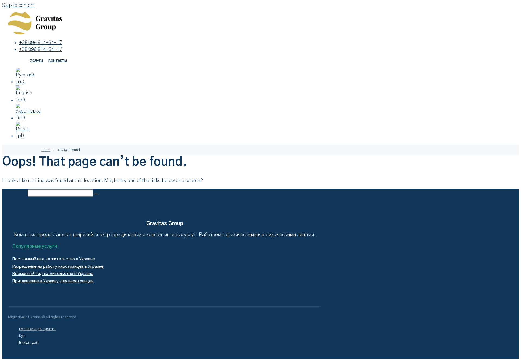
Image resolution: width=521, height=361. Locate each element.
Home (45, 150)
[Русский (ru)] (25, 81)
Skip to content (18, 5)
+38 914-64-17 (40, 42)
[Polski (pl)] (24, 135)
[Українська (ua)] (28, 118)
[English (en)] (24, 100)
